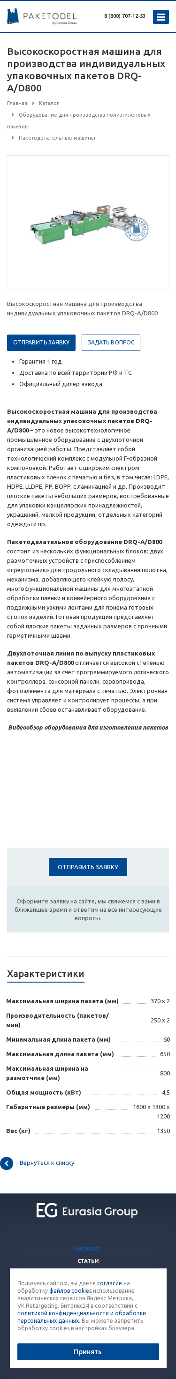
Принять (88, 1352)
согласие (109, 1283)
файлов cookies (70, 1291)
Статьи (88, 1261)
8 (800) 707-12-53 (124, 16)
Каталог (88, 1249)
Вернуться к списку (47, 1162)
